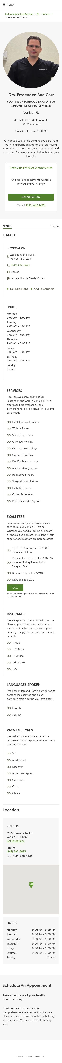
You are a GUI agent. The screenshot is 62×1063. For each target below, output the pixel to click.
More (56, 226)
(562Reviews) (31, 124)
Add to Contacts (44, 289)
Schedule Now (31, 197)
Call (15, 587)
